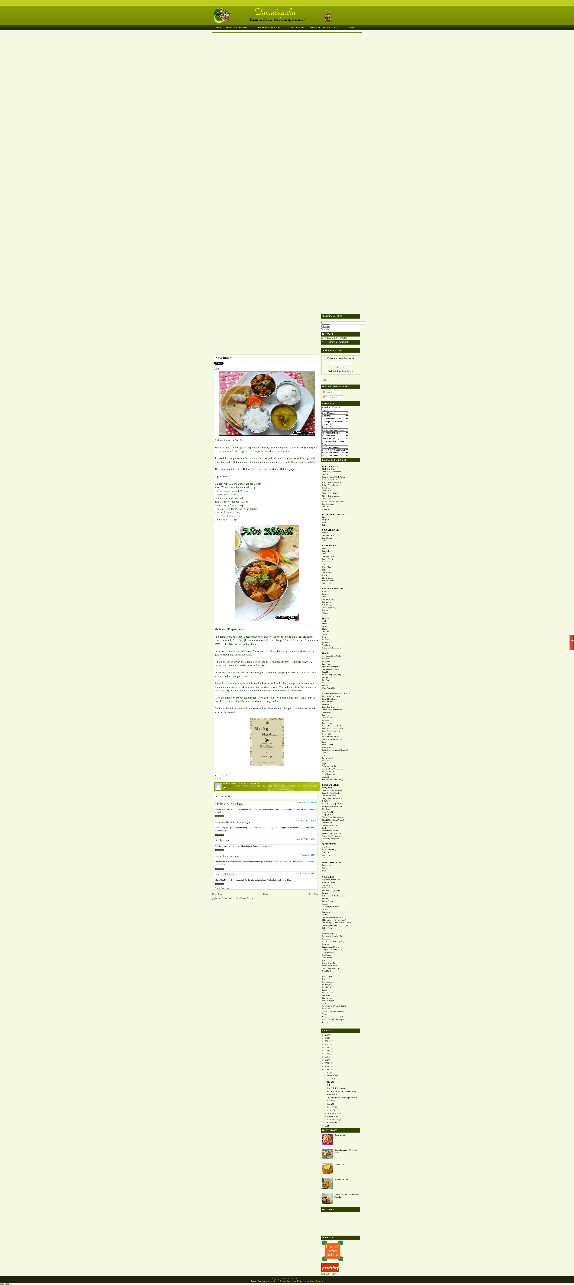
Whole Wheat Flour (329, 688)
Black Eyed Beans (328, 469)
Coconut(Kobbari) (328, 599)
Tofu (323, 858)
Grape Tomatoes (328, 952)
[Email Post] (224, 788)
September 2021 (333, 1113)
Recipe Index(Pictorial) (269, 27)
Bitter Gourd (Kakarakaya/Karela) (334, 896)
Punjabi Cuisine (292, 786)
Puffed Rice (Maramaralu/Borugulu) (335, 750)
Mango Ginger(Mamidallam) (332, 817)
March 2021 (331, 1076)
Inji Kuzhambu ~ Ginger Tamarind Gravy (341, 1091)
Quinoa (324, 753)
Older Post (313, 894)
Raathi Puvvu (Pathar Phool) (332, 833)
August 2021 (331, 1110)
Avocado (325, 624)
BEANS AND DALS (330, 466)
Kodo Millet (326, 734)
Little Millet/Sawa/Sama (330, 737)
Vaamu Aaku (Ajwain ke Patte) (333, 1017)
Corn (324, 931)
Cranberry (325, 632)
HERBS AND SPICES (330, 785)
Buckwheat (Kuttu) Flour (331, 667)
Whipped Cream (328, 581)
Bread (324, 517)
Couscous (325, 715)
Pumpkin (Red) (327, 987)
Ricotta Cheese (327, 578)
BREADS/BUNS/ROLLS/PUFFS (335, 514)
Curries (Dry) (255, 786)
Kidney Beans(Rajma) (330, 485)
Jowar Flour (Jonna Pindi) (331, 675)
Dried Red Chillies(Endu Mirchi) (333, 804)
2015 (327, 1054)
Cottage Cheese (327, 559)
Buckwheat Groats (328, 707)
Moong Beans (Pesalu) (330, 493)
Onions (269, 786)
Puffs (324, 522)
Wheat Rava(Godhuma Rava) (332, 780)
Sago (324, 763)
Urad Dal (325, 509)
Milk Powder (327, 573)
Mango (324, 634)
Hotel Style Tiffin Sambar (336, 1088)
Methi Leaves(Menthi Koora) (332, 968)
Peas (323, 979)
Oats (323, 755)
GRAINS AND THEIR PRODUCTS (336, 694)
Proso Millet (326, 747)
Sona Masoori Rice (329, 774)
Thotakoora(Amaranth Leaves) (333, 1011)
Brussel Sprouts (327, 901)
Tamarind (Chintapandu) (330, 839)
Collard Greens (327, 928)
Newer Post (217, 894)
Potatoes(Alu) (327, 985)
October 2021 (332, 1116)
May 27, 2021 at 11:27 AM (305, 802)
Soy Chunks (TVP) (329, 850)
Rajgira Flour (327, 683)
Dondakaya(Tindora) (329, 933)
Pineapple (325, 640)
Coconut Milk (327, 602)
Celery (324, 915)
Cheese (324, 554)
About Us (338, 27)
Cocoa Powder (327, 538)
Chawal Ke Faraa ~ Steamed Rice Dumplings (346, 1195)
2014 (327, 1051)
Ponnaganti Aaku (328, 982)
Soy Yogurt (326, 855)
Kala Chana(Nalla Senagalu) (332, 482)
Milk (324, 570)
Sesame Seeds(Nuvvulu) (331, 836)
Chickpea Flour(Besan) (330, 669)
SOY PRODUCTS (329, 844)
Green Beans (326, 955)
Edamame (325, 944)
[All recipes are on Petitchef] (330, 1271)
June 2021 (331, 1104)
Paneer (324, 575)
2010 (327, 1038)
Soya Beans (326, 847)
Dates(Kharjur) (327, 605)
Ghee (324, 564)
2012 (327, 1044)
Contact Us (353, 27)
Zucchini (325, 1022)
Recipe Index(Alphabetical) (239, 27)
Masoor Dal (326, 491)
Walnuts (325, 613)
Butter (324, 548)
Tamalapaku (288, 10)
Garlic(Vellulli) (327, 812)
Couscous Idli (340, 1165)
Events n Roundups (320, 27)
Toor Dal (325, 507)
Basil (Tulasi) (327, 788)
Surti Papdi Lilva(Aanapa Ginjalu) (334, 1006)
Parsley (324, 828)
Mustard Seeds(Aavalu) (330, 825)
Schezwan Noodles (342, 1179)
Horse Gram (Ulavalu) (330, 480)
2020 (327, 1069)
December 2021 (332, 1123)
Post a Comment (222, 888)
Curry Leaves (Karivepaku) (332, 798)
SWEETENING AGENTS (332, 862)
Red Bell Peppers (328, 1001)
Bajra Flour (326, 659)
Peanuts (325, 610)
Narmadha (221, 874)
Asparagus (326, 885)
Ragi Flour (326, 680)
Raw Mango (326, 995)
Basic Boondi (340, 1135)
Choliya (325, 474)
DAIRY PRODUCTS (330, 546)
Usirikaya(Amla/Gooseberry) (332, 648)
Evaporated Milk (328, 562)
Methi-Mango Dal (274, 469)
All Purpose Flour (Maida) (331, 656)
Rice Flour (326, 685)
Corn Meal (326, 712)
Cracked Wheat (327, 718)
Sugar (324, 871)
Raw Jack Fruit (327, 993)
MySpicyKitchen (225, 803)
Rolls (324, 525)
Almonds (325, 591)
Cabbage (325, 904)
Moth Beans (326, 499)
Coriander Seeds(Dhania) (331, 793)
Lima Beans (326, 488)
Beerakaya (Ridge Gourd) (331, 890)
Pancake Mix (326, 677)
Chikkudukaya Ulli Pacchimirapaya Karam (342, 1098)
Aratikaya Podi (332, 1094)
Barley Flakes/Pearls (329, 699)
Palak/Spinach (327, 976)
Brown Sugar (327, 865)
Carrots (324, 909)
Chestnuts (325, 597)
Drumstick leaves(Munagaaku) (333, 942)
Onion (324, 974)
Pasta (324, 742)
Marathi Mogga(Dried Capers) (333, 820)
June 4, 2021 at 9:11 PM (306, 855)
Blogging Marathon (241, 786)
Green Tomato (327, 958)
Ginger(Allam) (327, 815)
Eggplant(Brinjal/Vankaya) (331, 947)
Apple (324, 621)
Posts (328, 392)
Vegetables (312, 786)
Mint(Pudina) (327, 823)
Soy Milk (325, 852)
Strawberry (326, 645)
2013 (327, 1047)
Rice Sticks (326, 761)
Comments (331, 397)
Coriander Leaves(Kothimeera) (333, 790)
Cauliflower (326, 912)
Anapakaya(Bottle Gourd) (331, 880)
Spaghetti (325, 777)
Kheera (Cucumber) (329, 963)
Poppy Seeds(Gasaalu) (330, 831)
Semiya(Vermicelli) (329, 766)
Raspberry (325, 642)
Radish (324, 990)
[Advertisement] (265, 333)
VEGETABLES (328, 877)
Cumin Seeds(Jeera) (329, 796)
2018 (327, 1063)
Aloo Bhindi (223, 357)
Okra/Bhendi (326, 971)
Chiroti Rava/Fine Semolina (332, 710)
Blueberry (325, 629)
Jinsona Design (286, 1281)
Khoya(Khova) (327, 567)
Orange (324, 637)
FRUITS (325, 618)
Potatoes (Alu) (279, 786)
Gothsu (329, 1085)
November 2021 (333, 1120)
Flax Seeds (326, 809)
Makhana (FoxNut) (329, 607)
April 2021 (331, 1079)
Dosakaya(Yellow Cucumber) (332, 936)
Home (218, 27)
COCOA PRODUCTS (330, 530)
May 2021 (331, 1082)
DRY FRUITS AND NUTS (332, 589)
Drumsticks (326, 939)
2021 (327, 1073)
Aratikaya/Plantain (328, 882)
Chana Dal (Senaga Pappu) (331, 472)
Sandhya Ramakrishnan (229, 822)
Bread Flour (326, 664)
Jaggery (325, 868)
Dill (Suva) (326, 801)
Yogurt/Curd (326, 583)
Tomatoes (303, 786)
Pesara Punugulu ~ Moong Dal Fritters (345, 1151)
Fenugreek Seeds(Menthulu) (332, 806)
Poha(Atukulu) (327, 745)
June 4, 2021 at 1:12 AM (306, 839)
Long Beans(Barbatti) (329, 966)
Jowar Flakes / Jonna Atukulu (332, 728)
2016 (327, 1057)
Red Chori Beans (328, 504)
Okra (264, 786)
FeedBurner (348, 371)
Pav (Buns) (326, 520)
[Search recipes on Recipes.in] (331, 1274)
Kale (323, 960)
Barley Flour (326, 661)
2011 (327, 1041)
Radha (219, 840)
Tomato (324, 1014)
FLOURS (325, 653)
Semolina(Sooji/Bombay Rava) (333, 769)
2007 (327, 1035)
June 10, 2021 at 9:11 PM (306, 873)
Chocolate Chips (328, 535)
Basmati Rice (326, 704)
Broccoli (325, 898)
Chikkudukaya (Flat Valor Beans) (334, 920)
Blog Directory (6, 1284)
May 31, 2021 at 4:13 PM (306, 821)
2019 (327, 1066)
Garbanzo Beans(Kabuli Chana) (333, 477)
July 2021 (330, 1107)
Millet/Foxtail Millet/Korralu (332, 739)
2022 (327, 1126)
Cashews (325, 594)
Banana (324, 626)
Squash (324, 1003)
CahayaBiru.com (316, 1281)
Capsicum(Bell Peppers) (330, 907)
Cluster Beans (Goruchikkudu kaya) (335, 925)
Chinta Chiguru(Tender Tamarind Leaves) (336, 923)
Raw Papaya (326, 998)
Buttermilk (326, 551)
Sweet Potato (326, 1009)
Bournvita (325, 533)
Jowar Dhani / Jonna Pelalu (332, 726)
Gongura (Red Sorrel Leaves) (332, 950)
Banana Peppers (327, 888)
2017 (327, 1060)
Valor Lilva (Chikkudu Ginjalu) (333, 1019)
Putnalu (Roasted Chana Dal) (332, 501)
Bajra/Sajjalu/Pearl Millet (331, 696)
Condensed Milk (328, 556)
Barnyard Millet (327, 702)
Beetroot (325, 893)
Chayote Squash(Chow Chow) (333, 917)
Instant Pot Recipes (295, 27)
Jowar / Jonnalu (327, 723)
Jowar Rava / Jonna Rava (331, 731)
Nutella (324, 541)
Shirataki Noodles (328, 772)
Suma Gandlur (224, 856)
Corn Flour (326, 672)
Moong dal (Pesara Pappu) (331, 496)
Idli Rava (325, 720)
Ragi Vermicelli (327, 758)
